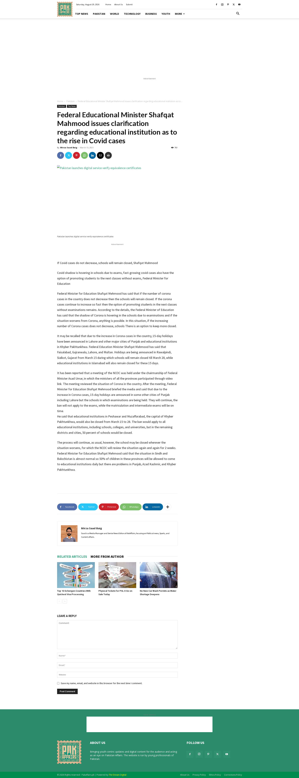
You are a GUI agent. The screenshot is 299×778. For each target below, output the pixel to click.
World (114, 13)
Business (151, 13)
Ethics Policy (215, 774)
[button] (238, 14)
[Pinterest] (227, 4)
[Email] (100, 155)
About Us (118, 4)
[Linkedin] (92, 155)
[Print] (108, 155)
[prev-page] (59, 601)
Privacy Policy (199, 774)
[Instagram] (222, 4)
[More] (167, 506)
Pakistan (99, 13)
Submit (129, 4)
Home (108, 4)
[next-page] (65, 601)
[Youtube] (239, 4)
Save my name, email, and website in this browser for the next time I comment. (101, 683)
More (178, 13)
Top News (81, 13)
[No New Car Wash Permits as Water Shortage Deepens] (159, 575)
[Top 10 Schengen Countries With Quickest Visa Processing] (76, 575)
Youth (166, 13)
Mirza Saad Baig (68, 147)
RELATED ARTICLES (72, 556)
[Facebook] (216, 4)
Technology (132, 13)
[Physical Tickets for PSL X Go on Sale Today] (117, 575)
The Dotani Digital (117, 774)
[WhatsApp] (84, 155)
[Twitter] (233, 4)
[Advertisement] (149, 46)
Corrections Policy (233, 774)
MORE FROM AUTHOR (107, 556)
